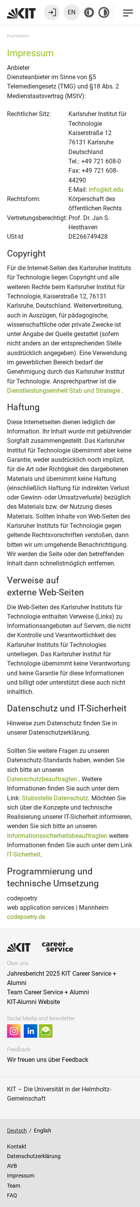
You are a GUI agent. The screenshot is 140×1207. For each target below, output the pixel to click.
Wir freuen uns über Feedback (47, 1059)
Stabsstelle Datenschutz (55, 798)
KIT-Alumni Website (33, 1002)
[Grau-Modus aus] (89, 12)
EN (71, 12)
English (42, 1130)
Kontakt (16, 1146)
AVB (12, 1166)
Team (13, 1186)
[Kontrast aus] (103, 12)
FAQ (12, 1195)
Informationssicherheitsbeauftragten (57, 835)
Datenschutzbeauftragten (43, 779)
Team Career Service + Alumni (48, 992)
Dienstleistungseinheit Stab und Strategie (64, 390)
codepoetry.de (26, 917)
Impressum (20, 1175)
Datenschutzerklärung (34, 1156)
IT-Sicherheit (23, 854)
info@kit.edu (106, 189)
